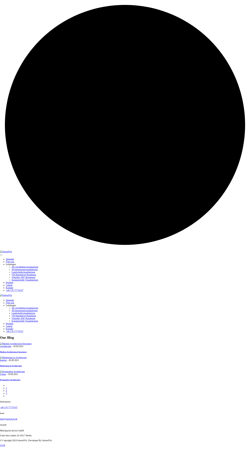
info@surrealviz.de (8, 419)
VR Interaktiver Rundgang (24, 275)
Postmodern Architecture (10, 380)
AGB (2, 445)
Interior (3, 360)
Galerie (9, 285)
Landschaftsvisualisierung (23, 272)
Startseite (10, 259)
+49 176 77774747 (14, 290)
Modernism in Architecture (11, 366)
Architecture (5, 346)
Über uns (10, 261)
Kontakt (9, 288)
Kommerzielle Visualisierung (25, 280)
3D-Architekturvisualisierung (25, 267)
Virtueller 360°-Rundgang (23, 277)
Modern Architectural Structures (13, 352)
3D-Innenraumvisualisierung (25, 269)
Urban (3, 374)
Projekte (9, 282)
